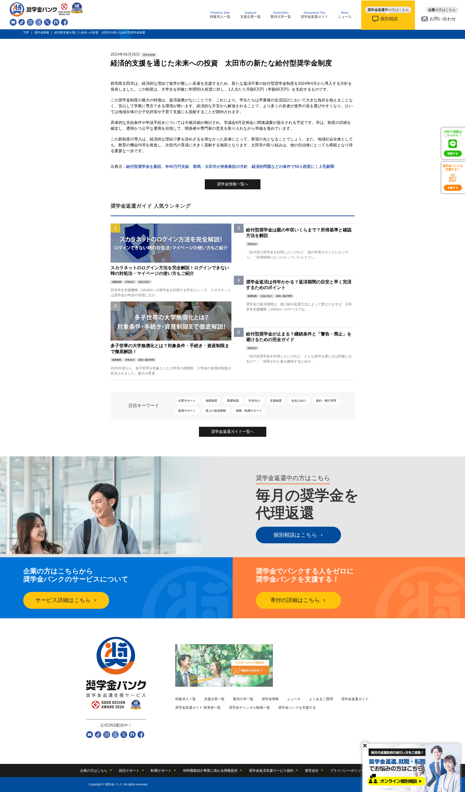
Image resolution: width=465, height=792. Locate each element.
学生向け (254, 400)
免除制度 (211, 400)
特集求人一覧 (220, 15)
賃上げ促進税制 (216, 410)
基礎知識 (233, 400)
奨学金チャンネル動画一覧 (249, 707)
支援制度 (276, 400)
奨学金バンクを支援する (297, 707)
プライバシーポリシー (347, 770)
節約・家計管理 (326, 400)
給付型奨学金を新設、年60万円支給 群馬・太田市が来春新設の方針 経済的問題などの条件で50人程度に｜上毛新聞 (230, 166)
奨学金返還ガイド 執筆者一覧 (198, 707)
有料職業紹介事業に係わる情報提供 (210, 770)
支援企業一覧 (250, 15)
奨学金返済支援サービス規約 (271, 770)
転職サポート (161, 770)
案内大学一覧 (280, 15)
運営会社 (312, 770)
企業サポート (187, 400)
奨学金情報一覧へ (232, 184)
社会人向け (298, 400)
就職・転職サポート (249, 410)
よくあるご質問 (321, 699)
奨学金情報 (270, 699)
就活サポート (129, 770)
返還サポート (187, 410)
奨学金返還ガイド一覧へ (232, 431)
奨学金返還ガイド (314, 15)
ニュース (344, 15)
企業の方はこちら (93, 770)
